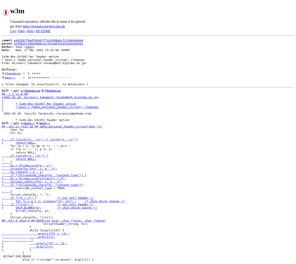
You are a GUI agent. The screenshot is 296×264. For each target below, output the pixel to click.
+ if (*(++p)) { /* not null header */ (48, 204)
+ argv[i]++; (28, 246)
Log (13, 31)
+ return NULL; (19, 142)
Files (21, 31)
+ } (16, 249)
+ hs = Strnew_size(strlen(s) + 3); (34, 178)
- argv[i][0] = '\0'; (35, 233)
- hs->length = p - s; (22, 172)
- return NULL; (19, 159)
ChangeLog (13, 73)
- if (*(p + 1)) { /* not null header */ (48, 198)
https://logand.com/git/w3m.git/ (44, 26)
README (43, 31)
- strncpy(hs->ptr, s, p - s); (29, 168)
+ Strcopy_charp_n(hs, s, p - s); (32, 181)
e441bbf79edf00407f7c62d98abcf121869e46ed (48, 40)
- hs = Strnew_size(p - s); (27, 165)
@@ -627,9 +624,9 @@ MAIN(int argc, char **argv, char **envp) (54, 220)
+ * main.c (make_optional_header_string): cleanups (50, 107)
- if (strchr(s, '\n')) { (25, 155)
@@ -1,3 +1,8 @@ (15, 94)
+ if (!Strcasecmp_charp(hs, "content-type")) (42, 185)
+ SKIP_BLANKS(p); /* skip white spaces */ (49, 207)
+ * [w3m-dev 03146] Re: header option (39, 103)
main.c (10, 77)
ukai (29, 46)
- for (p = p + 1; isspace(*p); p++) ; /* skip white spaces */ (63, 201)
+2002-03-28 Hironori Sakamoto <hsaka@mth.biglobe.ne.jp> (50, 97)
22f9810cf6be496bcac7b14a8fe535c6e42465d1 (48, 43)
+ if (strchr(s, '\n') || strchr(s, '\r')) (40, 139)
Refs (30, 31)
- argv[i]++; (28, 236)
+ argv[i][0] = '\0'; (35, 243)
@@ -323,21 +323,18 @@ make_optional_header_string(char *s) (52, 126)
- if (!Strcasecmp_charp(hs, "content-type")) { (44, 175)
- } (7, 162)
